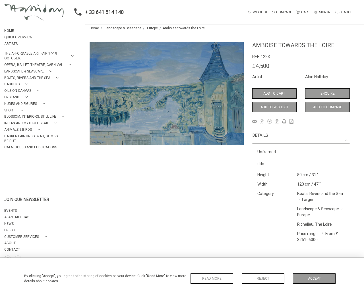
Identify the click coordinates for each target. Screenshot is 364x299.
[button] (40, 56)
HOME (9, 31)
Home (94, 28)
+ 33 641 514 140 (104, 12)
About (10, 243)
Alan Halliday (316, 76)
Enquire (327, 93)
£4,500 (260, 66)
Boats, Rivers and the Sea (320, 193)
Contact (12, 250)
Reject (263, 279)
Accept (314, 279)
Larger (308, 199)
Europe (152, 28)
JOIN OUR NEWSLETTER (26, 199)
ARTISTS (11, 44)
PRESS (9, 230)
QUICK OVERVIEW (18, 37)
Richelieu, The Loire (314, 224)
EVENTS (10, 211)
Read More (212, 279)
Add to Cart (274, 93)
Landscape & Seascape (123, 28)
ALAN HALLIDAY (16, 217)
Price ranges (308, 233)
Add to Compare (327, 107)
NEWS (9, 224)
